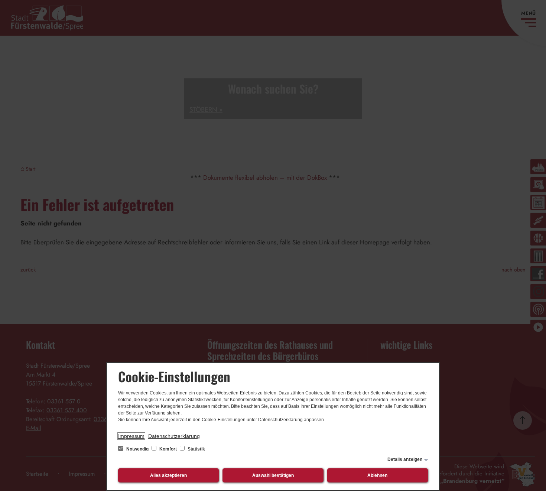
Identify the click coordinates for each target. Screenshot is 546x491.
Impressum (131, 436)
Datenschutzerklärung (174, 436)
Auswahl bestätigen (273, 475)
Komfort (168, 449)
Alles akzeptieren (168, 475)
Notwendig (137, 449)
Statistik (195, 449)
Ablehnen (377, 475)
